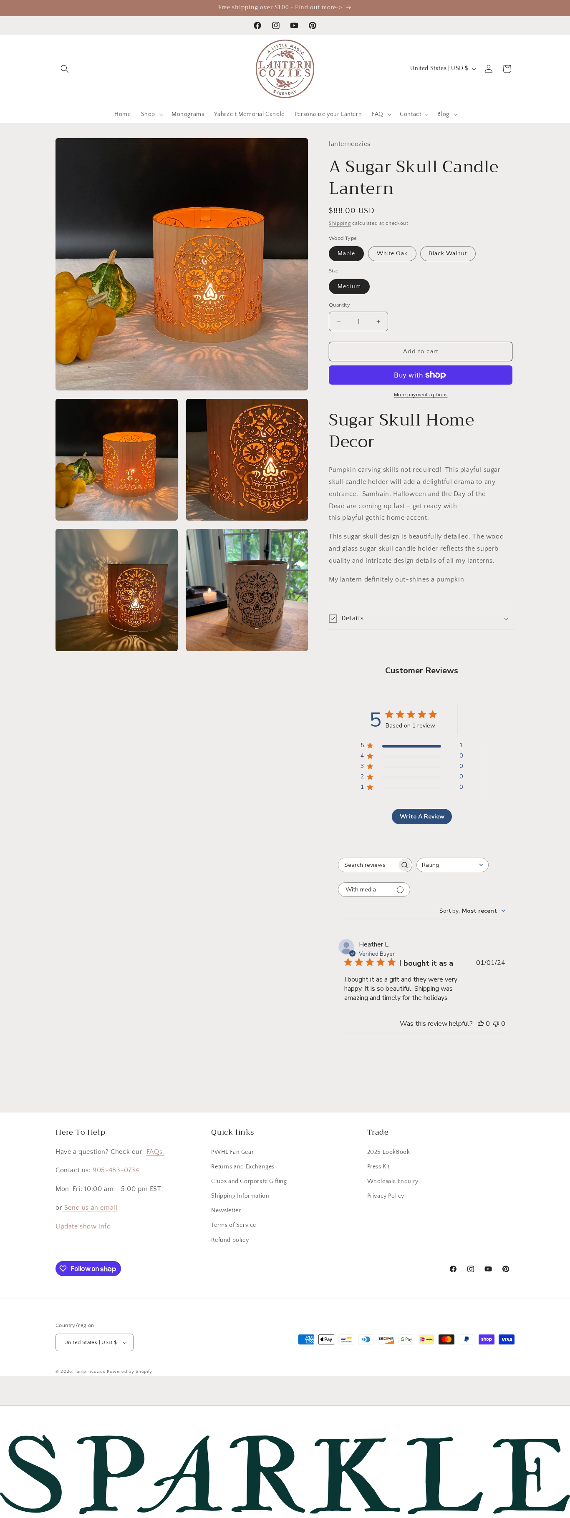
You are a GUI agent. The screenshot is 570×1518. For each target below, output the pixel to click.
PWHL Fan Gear (232, 1152)
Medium (349, 286)
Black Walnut (448, 253)
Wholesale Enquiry (393, 1181)
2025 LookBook (388, 1152)
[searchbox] (367, 865)
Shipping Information (240, 1196)
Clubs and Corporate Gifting (249, 1181)
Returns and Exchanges (243, 1166)
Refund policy (230, 1240)
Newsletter (226, 1210)
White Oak (392, 253)
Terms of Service (233, 1225)
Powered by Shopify (129, 1371)
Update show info (83, 1226)
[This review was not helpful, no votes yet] (496, 1023)
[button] (64, 69)
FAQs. (155, 1151)
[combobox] (452, 865)
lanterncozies (91, 1371)
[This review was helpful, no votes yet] (481, 1023)
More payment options (421, 395)
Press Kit (378, 1166)
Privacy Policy (385, 1196)
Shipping (340, 223)
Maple (346, 253)
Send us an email (89, 1207)
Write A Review (422, 817)
